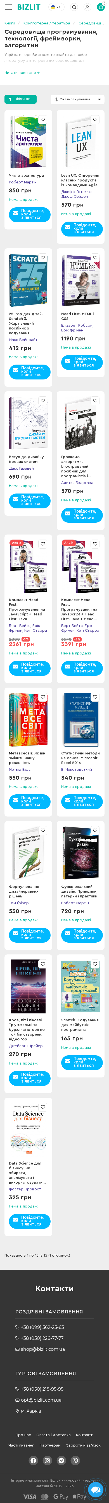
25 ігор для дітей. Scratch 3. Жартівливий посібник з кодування (26, 323)
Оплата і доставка (53, 1435)
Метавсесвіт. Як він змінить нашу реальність (27, 758)
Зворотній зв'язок (83, 1445)
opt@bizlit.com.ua (41, 1400)
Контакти (84, 1435)
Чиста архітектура (26, 176)
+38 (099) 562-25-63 (42, 1327)
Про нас (23, 1435)
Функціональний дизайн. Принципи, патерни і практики (79, 891)
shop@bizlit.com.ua (43, 1349)
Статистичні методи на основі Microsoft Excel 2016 (80, 758)
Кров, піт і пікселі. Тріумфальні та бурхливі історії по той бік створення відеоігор (27, 1029)
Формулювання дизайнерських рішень (24, 891)
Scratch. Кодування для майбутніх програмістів (80, 1025)
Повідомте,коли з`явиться (32, 214)
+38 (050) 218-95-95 (42, 1389)
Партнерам (50, 1445)
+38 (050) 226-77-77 (42, 1338)
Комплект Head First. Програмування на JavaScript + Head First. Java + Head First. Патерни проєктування (79, 614)
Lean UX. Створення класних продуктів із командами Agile (80, 180)
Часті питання (21, 1445)
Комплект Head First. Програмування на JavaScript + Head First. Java (27, 609)
